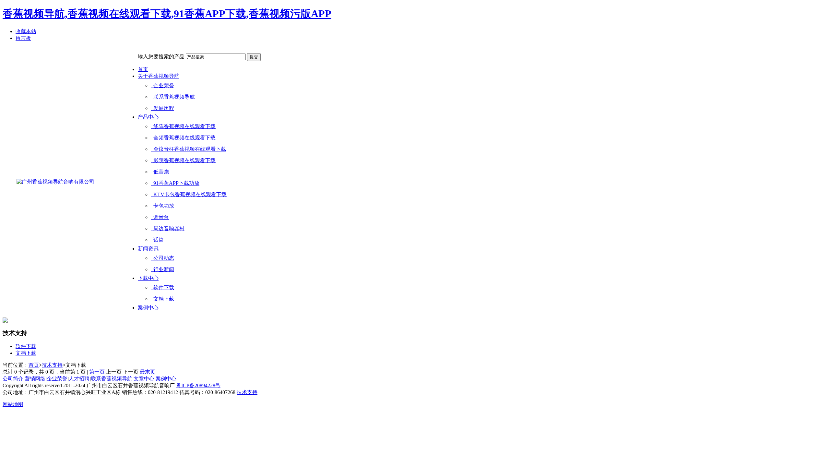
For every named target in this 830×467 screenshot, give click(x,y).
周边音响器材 (167, 228)
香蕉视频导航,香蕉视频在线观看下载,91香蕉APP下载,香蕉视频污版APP (167, 13)
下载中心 (148, 278)
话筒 (157, 240)
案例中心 (148, 307)
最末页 (147, 372)
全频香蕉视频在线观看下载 (183, 137)
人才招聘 (79, 378)
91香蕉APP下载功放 (175, 183)
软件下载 (162, 287)
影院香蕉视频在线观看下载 (183, 160)
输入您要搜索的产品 (161, 56)
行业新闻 (162, 269)
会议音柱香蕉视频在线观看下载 (188, 149)
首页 (143, 69)
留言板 (23, 38)
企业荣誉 (162, 85)
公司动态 (162, 258)
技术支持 (52, 365)
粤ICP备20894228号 (198, 385)
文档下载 (162, 299)
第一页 (97, 372)
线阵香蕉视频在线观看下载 (183, 126)
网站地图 (13, 404)
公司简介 (13, 378)
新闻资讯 (148, 248)
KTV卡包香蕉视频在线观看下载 (189, 194)
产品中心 (148, 117)
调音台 (160, 217)
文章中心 (144, 378)
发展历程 (162, 108)
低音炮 (160, 171)
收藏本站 (26, 31)
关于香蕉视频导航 (158, 76)
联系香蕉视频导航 (173, 97)
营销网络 (35, 378)
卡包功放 (162, 206)
